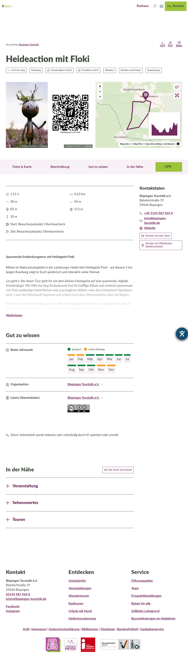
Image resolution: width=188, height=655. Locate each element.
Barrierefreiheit (127, 629)
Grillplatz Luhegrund (145, 611)
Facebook (12, 606)
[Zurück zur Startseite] (7, 6)
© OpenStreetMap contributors (159, 143)
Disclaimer (108, 629)
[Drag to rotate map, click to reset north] (100, 97)
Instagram (13, 611)
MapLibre (125, 143)
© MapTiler (137, 143)
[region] (138, 115)
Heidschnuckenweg (82, 618)
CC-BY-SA (43, 146)
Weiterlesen (14, 315)
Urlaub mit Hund (80, 611)
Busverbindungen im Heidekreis (153, 618)
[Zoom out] (100, 91)
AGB (26, 629)
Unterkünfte (77, 580)
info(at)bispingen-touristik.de (26, 599)
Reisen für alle (141, 603)
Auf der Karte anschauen (118, 470)
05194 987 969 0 (18, 594)
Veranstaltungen (79, 588)
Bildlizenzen (90, 629)
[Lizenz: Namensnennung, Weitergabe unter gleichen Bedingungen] (79, 411)
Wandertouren (78, 595)
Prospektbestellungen (146, 595)
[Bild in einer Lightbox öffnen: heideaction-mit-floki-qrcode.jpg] (72, 115)
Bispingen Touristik (29, 45)
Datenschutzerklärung (64, 629)
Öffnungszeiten (142, 580)
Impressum (38, 629)
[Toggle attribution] (178, 144)
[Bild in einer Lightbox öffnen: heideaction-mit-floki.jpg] (27, 115)
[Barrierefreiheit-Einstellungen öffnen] (182, 334)
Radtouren (75, 603)
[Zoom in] (100, 86)
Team (135, 588)
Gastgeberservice (152, 629)
